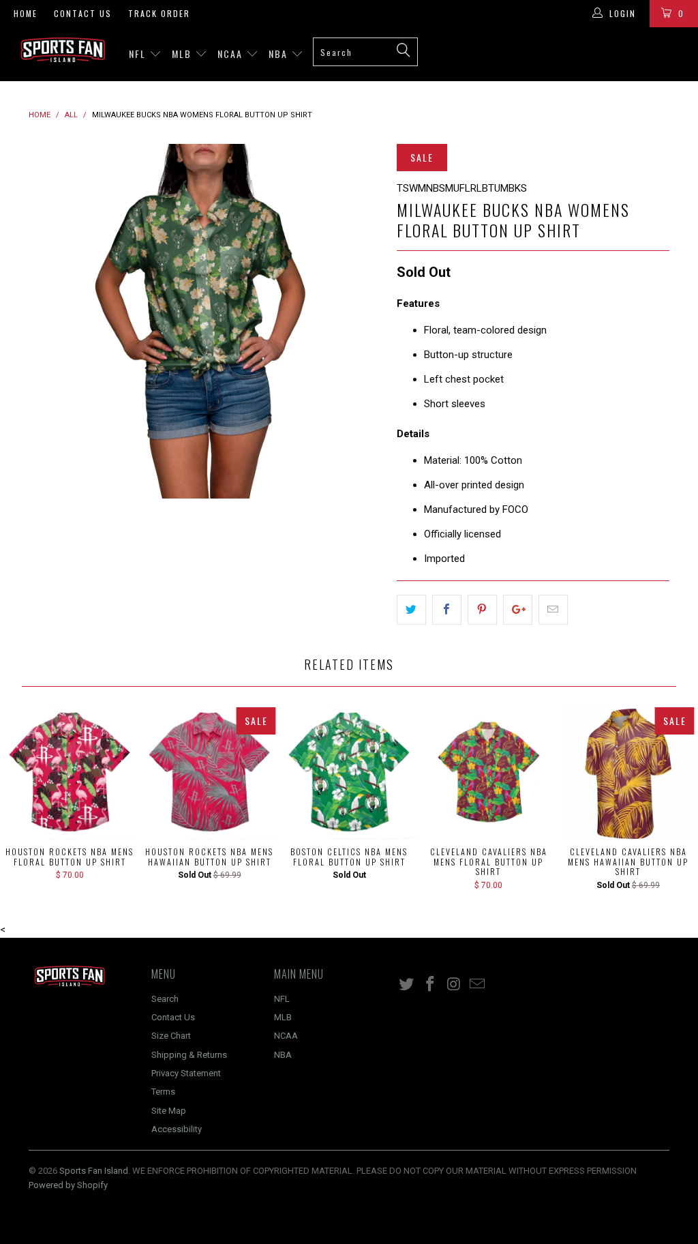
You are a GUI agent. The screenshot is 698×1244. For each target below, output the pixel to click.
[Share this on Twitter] (411, 610)
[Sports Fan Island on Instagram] (454, 985)
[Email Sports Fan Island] (478, 985)
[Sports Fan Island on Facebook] (431, 985)
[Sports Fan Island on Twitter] (407, 985)
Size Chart (171, 1036)
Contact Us (83, 13)
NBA (280, 53)
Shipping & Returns (189, 1055)
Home (25, 13)
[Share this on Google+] (517, 610)
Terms (163, 1091)
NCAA (231, 53)
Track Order (159, 13)
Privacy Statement (186, 1073)
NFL (139, 53)
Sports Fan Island (93, 1171)
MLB (183, 53)
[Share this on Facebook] (446, 610)
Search (165, 999)
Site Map (168, 1111)
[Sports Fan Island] (63, 49)
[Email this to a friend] (553, 610)
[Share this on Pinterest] (482, 610)
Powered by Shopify (68, 1185)
